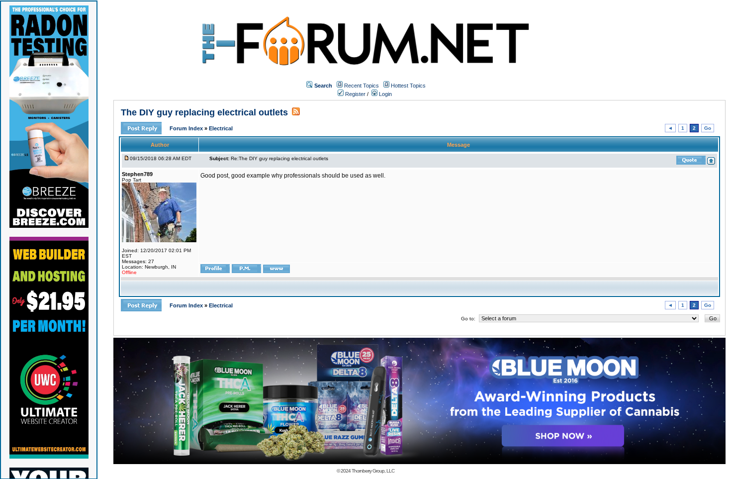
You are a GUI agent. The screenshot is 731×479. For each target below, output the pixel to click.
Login (384, 94)
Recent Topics (361, 86)
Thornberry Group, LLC (373, 471)
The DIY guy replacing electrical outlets (204, 112)
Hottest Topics (408, 86)
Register (355, 94)
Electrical (221, 128)
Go (707, 128)
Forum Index (187, 128)
